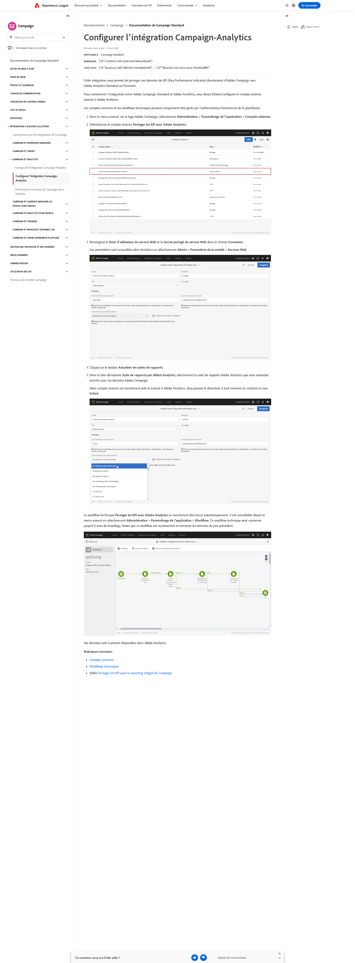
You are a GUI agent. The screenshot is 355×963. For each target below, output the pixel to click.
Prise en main (18, 77)
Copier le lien (312, 26)
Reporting (16, 118)
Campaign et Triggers (25, 221)
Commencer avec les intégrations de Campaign (40, 135)
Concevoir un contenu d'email (28, 101)
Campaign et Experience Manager (32, 142)
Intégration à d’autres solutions (29, 126)
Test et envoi (17, 110)
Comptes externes (102, 660)
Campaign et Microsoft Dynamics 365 (34, 229)
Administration (19, 263)
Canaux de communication (25, 93)
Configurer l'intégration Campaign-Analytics (37, 178)
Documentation (94, 25)
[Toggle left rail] (68, 16)
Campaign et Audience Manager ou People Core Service (32, 203)
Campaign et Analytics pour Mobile (33, 213)
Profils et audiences (22, 85)
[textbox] (37, 37)
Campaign (117, 25)
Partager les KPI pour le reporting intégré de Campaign (135, 673)
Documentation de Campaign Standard (156, 25)
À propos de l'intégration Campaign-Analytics (40, 167)
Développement (19, 255)
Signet (295, 26)
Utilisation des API (20, 271)
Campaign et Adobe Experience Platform (36, 237)
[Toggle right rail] (286, 16)
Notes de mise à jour (22, 68)
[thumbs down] (203, 957)
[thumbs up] (194, 957)
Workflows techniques (104, 666)
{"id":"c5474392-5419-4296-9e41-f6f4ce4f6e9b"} (125, 61)
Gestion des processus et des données (32, 246)
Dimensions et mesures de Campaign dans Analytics (39, 192)
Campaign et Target (24, 151)
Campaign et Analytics (25, 159)
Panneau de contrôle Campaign (28, 280)
